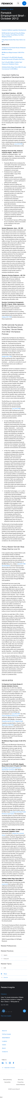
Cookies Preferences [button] (20, 1084)
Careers (4, 1044)
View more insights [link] (6, 1016)
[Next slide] (24, 1010)
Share (5, 974)
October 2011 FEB (6, 317)
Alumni (4, 1048)
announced (5, 884)
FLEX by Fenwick (6, 1034)
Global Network (6, 1037)
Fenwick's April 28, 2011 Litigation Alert (12, 721)
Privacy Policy (20, 1082)
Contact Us (5, 1051)
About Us (4, 1030)
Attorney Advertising (7, 1079)
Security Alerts (7, 1082)
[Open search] (18, 3)
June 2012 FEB (18, 144)
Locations (4, 1041)
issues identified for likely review (10, 715)
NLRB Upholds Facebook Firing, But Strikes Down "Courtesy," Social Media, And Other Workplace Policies (13, 34)
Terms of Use (20, 1079)
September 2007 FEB (8, 725)
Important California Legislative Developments (14, 30)
